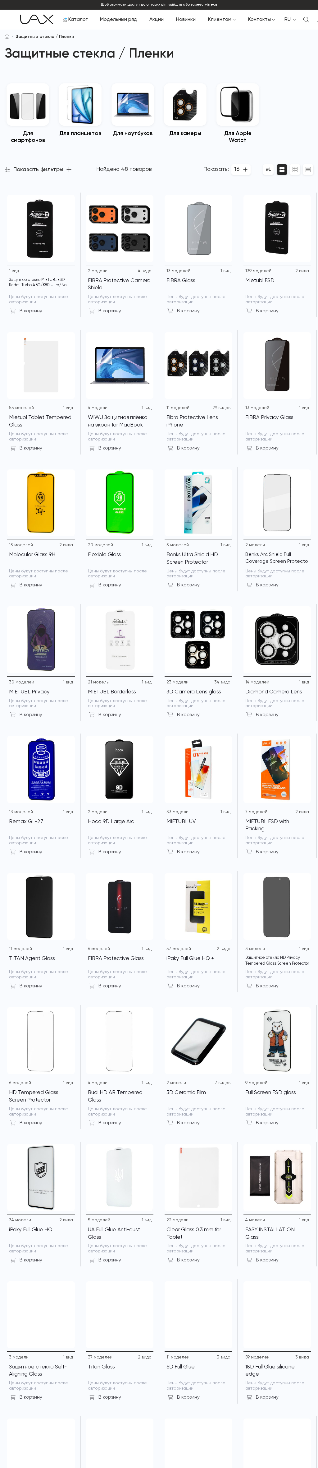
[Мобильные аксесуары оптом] (7, 37)
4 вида (145, 271)
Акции (156, 19)
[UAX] (36, 19)
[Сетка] (282, 169)
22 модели (177, 1220)
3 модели (255, 949)
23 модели (177, 682)
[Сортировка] (268, 169)
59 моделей (257, 1357)
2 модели (97, 271)
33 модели (177, 812)
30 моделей (21, 682)
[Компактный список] (308, 169)
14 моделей (257, 682)
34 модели (20, 1220)
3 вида (223, 1357)
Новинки (186, 19)
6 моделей (99, 949)
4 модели (97, 408)
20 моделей (100, 545)
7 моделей (256, 812)
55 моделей (21, 408)
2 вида (302, 271)
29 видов (221, 408)
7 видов (222, 1083)
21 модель (98, 682)
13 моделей (178, 271)
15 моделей (21, 545)
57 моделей (178, 949)
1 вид (14, 271)
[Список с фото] (295, 169)
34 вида (222, 682)
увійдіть (175, 5)
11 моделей (177, 408)
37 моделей (100, 1357)
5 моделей (177, 545)
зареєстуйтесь (204, 5)
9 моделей (256, 1083)
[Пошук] (306, 19)
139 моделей (258, 271)
